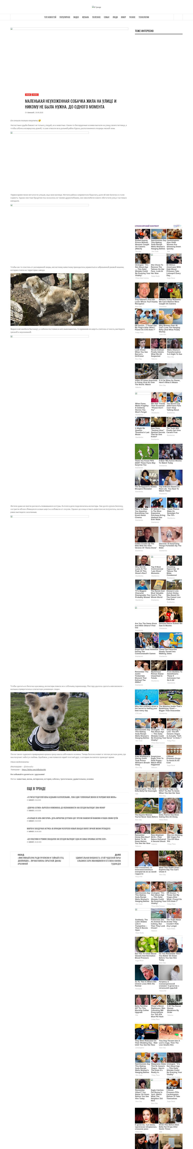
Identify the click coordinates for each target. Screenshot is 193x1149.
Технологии (144, 17)
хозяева (90, 779)
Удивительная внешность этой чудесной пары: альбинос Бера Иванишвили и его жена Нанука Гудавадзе (98, 859)
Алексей (31, 112)
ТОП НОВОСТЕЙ (50, 17)
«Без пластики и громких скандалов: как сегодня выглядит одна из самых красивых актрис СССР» (66, 839)
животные (21, 779)
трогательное (66, 779)
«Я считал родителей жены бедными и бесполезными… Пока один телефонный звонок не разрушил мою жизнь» (71, 797)
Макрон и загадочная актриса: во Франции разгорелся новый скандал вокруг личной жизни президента (68, 828)
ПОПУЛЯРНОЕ (65, 17)
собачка (55, 779)
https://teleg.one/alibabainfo (34, 769)
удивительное (79, 779)
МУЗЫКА (85, 17)
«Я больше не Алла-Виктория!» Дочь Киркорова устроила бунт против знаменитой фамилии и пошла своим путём (72, 818)
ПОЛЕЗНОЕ (96, 17)
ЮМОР (123, 17)
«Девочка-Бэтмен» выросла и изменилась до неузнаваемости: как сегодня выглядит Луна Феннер (66, 807)
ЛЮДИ (115, 17)
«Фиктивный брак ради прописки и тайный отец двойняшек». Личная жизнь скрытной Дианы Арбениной (41, 859)
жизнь (29, 779)
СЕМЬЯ (106, 17)
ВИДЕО (76, 17)
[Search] (178, 17)
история (47, 779)
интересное (38, 779)
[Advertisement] (151, 94)
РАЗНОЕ (132, 17)
